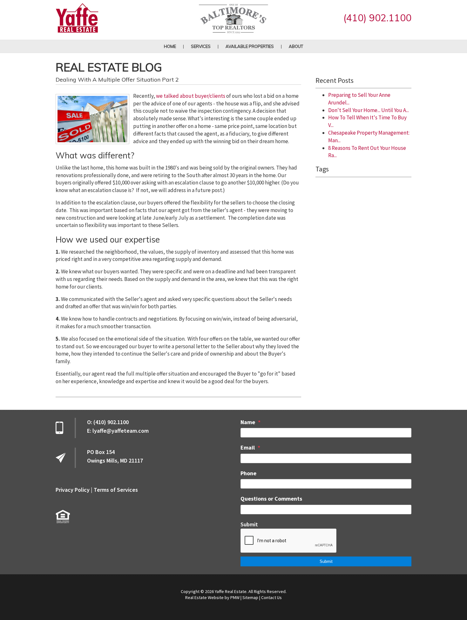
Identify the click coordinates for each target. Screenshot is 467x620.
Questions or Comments (271, 498)
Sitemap (250, 597)
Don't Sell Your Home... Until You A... (368, 110)
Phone (248, 473)
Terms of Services (116, 489)
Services (201, 46)
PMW (235, 597)
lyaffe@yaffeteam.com (120, 430)
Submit (249, 524)
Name (247, 422)
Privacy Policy (73, 489)
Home (170, 46)
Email (247, 447)
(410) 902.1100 (377, 18)
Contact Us (271, 597)
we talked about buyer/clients (190, 95)
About (296, 46)
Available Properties (250, 46)
